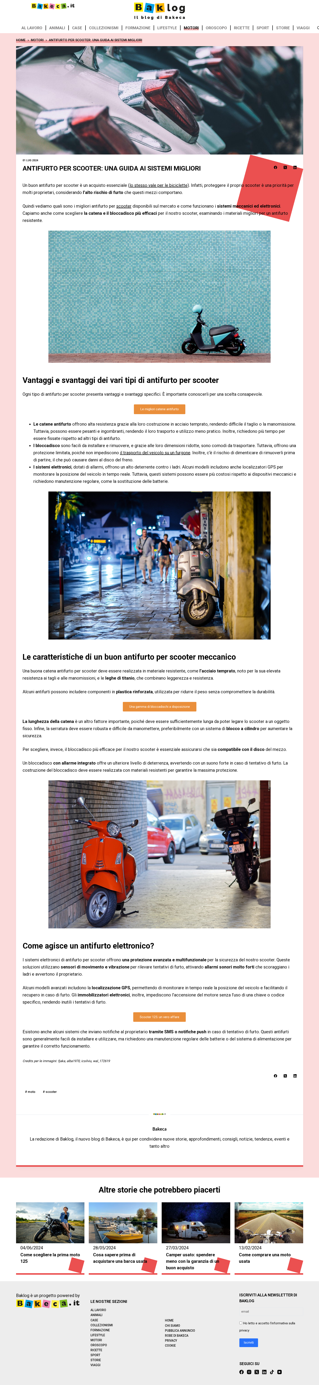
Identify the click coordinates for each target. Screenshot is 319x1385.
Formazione (137, 28)
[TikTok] (272, 1372)
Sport (263, 28)
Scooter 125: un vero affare (159, 1017)
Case (77, 28)
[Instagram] (249, 1372)
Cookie (170, 1345)
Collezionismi (103, 28)
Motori (191, 28)
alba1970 (73, 1061)
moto (30, 1092)
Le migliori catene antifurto (159, 409)
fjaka (61, 1061)
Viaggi (303, 28)
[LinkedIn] (295, 167)
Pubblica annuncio (180, 1330)
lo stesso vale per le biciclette (158, 185)
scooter (124, 206)
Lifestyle (167, 28)
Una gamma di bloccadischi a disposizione (159, 707)
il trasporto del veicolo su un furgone (155, 452)
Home (169, 1320)
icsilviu (86, 1061)
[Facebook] (275, 167)
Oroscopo (216, 28)
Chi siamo (172, 1325)
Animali (57, 28)
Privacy (171, 1340)
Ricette (242, 28)
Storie (283, 28)
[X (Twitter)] (285, 167)
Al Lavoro (31, 28)
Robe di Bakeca (176, 1335)
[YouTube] (279, 1372)
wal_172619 (101, 1061)
